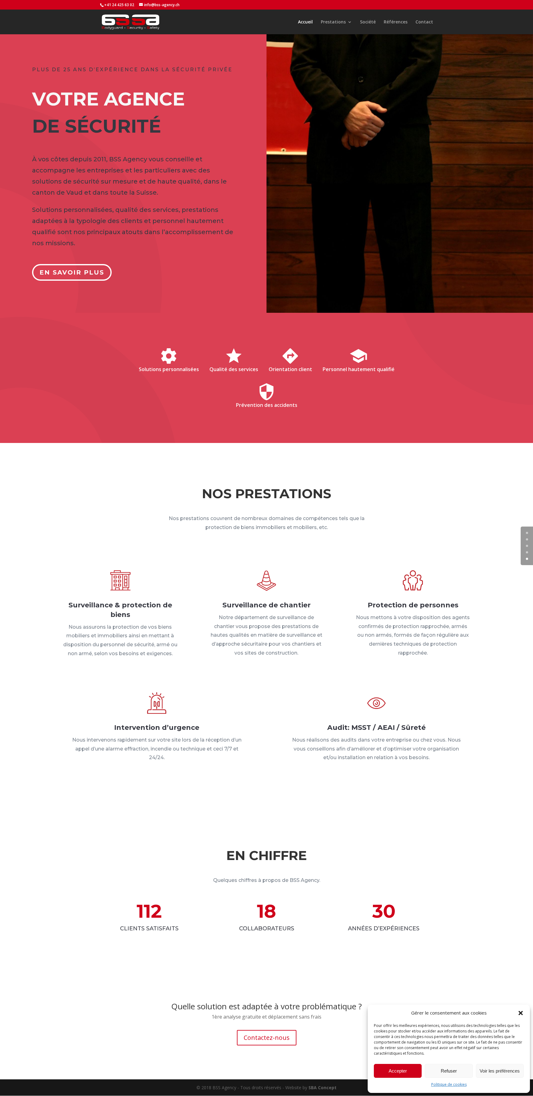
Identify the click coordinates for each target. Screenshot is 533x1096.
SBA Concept (322, 1087)
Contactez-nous (267, 1037)
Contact (424, 22)
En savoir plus (71, 272)
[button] (521, 1013)
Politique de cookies (449, 1084)
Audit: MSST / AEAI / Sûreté (376, 727)
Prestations (333, 22)
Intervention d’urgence (156, 727)
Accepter (398, 1070)
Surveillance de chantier (266, 605)
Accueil (305, 22)
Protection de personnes (413, 605)
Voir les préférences (500, 1070)
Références (395, 22)
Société (368, 22)
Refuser (449, 1070)
